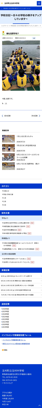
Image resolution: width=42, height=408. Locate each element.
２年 (5, 201)
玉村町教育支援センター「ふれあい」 (17, 259)
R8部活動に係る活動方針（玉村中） (16, 226)
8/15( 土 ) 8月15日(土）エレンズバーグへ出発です (16, 276)
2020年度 (5, 324)
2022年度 (5, 319)
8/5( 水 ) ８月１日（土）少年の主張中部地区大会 (16, 290)
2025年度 (5, 311)
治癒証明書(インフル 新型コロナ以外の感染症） (21, 249)
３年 (5, 205)
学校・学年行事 (8, 194)
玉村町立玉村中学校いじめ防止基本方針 (18, 223)
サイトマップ (8, 383)
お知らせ (6, 191)
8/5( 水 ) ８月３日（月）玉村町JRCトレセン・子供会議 (17, 285)
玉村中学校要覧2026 (12, 230)
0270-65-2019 (11, 377)
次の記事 (34, 116)
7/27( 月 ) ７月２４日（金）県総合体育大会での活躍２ (17, 295)
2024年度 (5, 314)
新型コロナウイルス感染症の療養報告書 (16, 344)
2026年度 (5, 309)
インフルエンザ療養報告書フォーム (14, 340)
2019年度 (5, 327)
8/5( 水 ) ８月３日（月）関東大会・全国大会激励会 (16, 281)
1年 (6, 103)
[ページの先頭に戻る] (39, 405)
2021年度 (5, 322)
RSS (5, 350)
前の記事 (7, 116)
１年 (5, 198)
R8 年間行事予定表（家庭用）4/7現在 (17, 233)
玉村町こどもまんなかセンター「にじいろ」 (18, 262)
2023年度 (5, 317)
